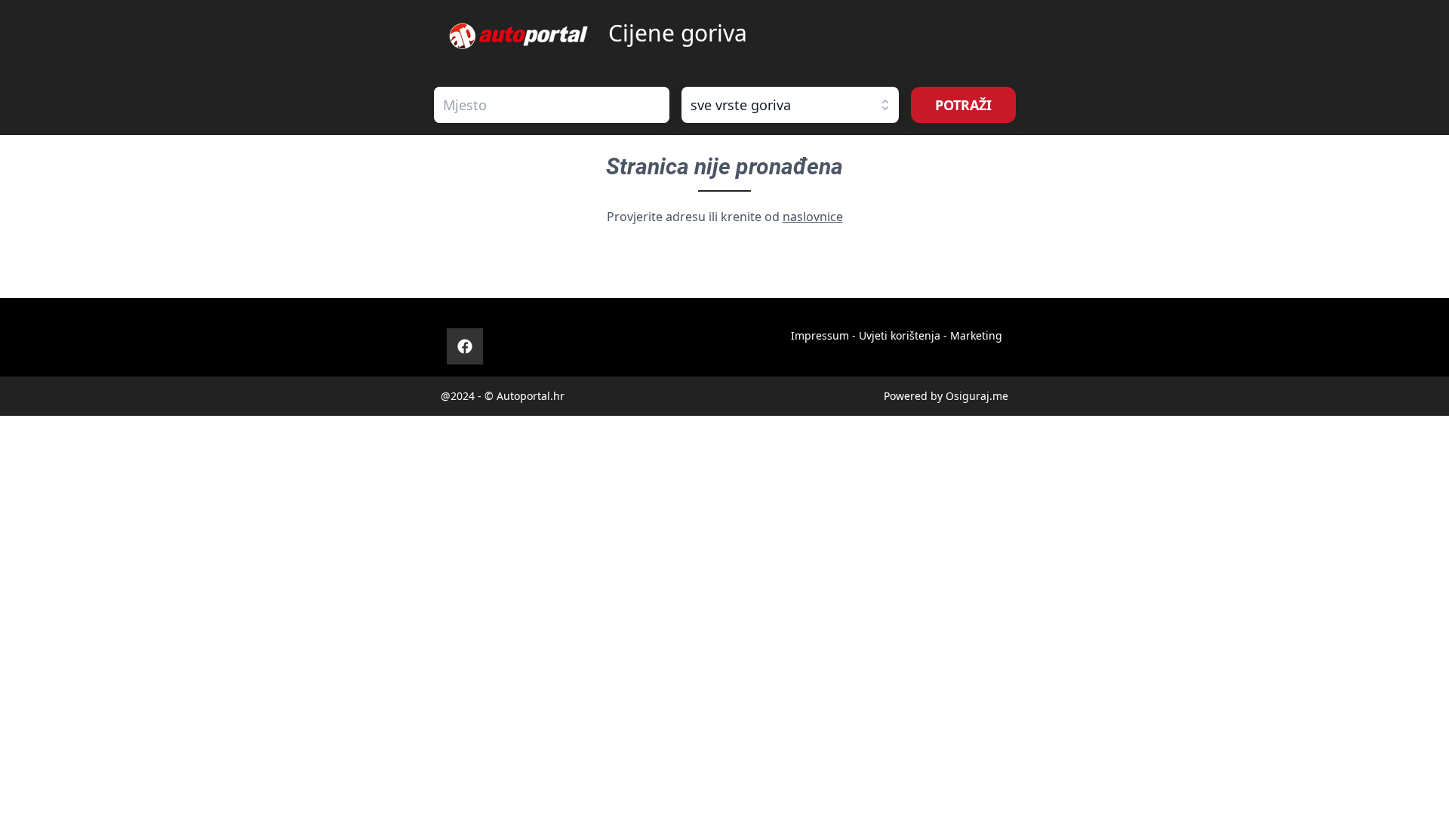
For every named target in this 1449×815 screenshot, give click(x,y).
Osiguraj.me (977, 396)
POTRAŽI (963, 105)
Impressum (820, 335)
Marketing (976, 335)
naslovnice (813, 216)
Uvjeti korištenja (899, 335)
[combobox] (551, 105)
